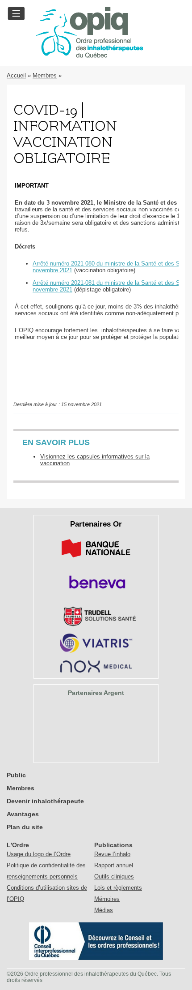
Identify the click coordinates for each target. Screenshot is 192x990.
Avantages (23, 814)
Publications (113, 845)
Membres (45, 75)
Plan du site (25, 827)
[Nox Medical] (96, 670)
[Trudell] (96, 624)
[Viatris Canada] (96, 651)
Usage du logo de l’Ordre (39, 854)
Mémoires (107, 899)
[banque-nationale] (96, 559)
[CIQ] (96, 958)
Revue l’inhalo (112, 854)
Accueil (16, 75)
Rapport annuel (113, 865)
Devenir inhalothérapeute (45, 801)
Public (16, 775)
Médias (103, 910)
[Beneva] (96, 591)
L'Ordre (18, 845)
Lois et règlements (118, 887)
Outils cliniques (114, 876)
